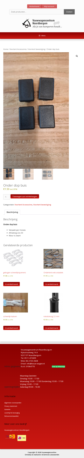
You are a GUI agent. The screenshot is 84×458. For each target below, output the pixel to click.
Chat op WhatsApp (58, 367)
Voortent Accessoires (18, 49)
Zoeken (69, 11)
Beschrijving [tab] (12, 212)
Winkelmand (34, 6)
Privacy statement (10, 406)
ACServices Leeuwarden (50, 455)
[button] (77, 56)
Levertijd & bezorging (12, 413)
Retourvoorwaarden (11, 416)
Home (5, 49)
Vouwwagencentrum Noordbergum (16, 430)
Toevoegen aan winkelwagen (24, 196)
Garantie (7, 409)
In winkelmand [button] (11, 284)
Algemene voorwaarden (12, 403)
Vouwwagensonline (49, 452)
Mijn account (49, 6)
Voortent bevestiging (36, 49)
